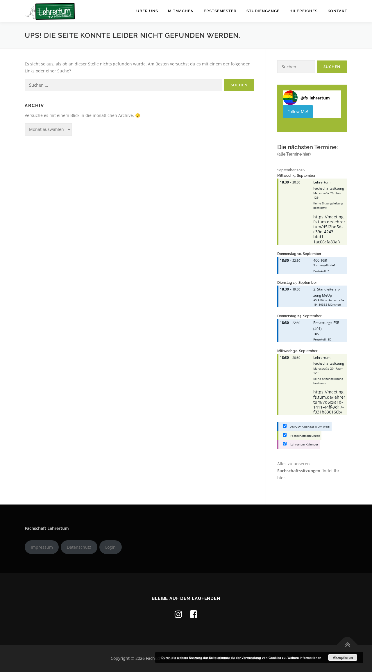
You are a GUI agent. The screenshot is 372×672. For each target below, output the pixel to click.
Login (110, 547)
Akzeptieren (343, 657)
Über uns (147, 11)
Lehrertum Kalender (303, 444)
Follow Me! (297, 111)
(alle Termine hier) (294, 154)
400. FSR (320, 260)
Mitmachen (181, 11)
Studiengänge (263, 11)
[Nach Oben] (347, 644)
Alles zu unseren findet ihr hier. (308, 470)
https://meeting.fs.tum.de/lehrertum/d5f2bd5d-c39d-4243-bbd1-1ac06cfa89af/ (329, 229)
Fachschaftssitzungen (304, 436)
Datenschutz (79, 547)
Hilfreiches (303, 11)
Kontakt (337, 11)
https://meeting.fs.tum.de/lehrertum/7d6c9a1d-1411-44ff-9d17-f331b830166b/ (329, 402)
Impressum (42, 547)
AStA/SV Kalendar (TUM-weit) (309, 427)
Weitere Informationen (304, 657)
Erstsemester (220, 11)
